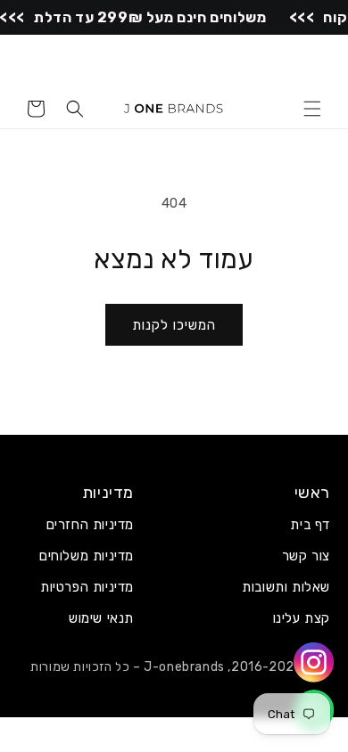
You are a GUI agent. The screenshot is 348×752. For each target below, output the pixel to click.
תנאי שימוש (101, 618)
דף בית (310, 525)
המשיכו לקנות (174, 325)
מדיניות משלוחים (86, 556)
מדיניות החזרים (90, 525)
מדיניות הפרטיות (87, 587)
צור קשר (306, 556)
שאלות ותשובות (286, 587)
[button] (312, 108)
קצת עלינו (301, 618)
